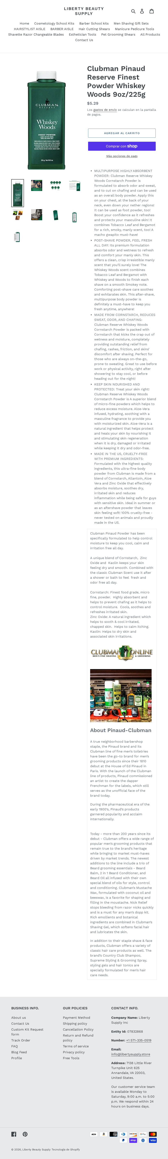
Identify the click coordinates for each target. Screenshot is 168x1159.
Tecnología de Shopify (66, 1149)
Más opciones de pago (121, 156)
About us (18, 1018)
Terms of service (76, 1046)
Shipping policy (75, 1023)
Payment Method (76, 1018)
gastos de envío (105, 110)
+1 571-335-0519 (138, 1040)
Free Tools (71, 1058)
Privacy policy (74, 1052)
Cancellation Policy (78, 1029)
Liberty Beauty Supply (84, 11)
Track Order (20, 1040)
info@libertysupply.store (130, 1054)
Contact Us (20, 1023)
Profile (16, 1058)
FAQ (14, 1046)
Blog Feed (19, 1052)
